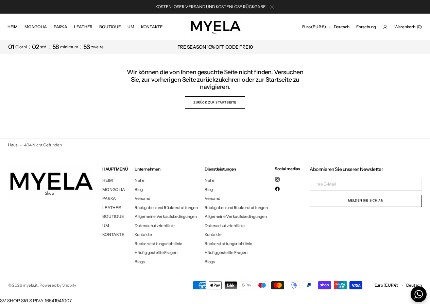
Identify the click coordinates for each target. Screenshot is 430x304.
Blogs (140, 261)
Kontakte (143, 234)
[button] (314, 27)
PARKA (109, 198)
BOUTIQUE (113, 216)
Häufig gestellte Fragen (156, 252)
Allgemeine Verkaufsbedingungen (166, 216)
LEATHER (111, 207)
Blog (139, 189)
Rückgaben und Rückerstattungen (166, 207)
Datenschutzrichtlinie (155, 225)
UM (105, 225)
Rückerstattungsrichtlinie (158, 243)
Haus (13, 144)
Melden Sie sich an (366, 200)
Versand (142, 198)
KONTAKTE (113, 234)
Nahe (139, 180)
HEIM (107, 180)
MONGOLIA (113, 189)
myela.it (30, 285)
